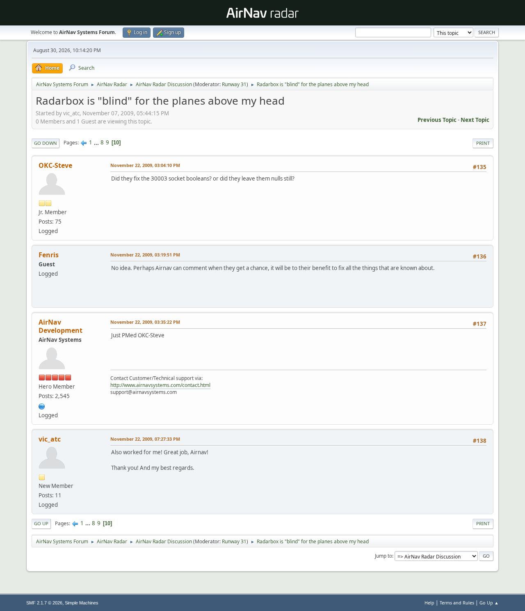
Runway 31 (234, 84)
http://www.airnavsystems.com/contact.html (160, 385)
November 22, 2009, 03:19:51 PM (145, 255)
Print (483, 143)
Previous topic (437, 120)
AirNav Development (60, 326)
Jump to (383, 555)
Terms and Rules (457, 603)
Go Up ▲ (489, 603)
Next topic (475, 120)
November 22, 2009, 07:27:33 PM (145, 439)
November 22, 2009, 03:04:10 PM (145, 165)
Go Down (45, 143)
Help (429, 603)
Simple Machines (81, 602)
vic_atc (50, 439)
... (97, 142)
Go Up (41, 523)
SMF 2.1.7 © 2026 (44, 602)
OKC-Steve (55, 165)
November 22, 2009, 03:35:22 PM (145, 322)
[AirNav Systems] (42, 405)
